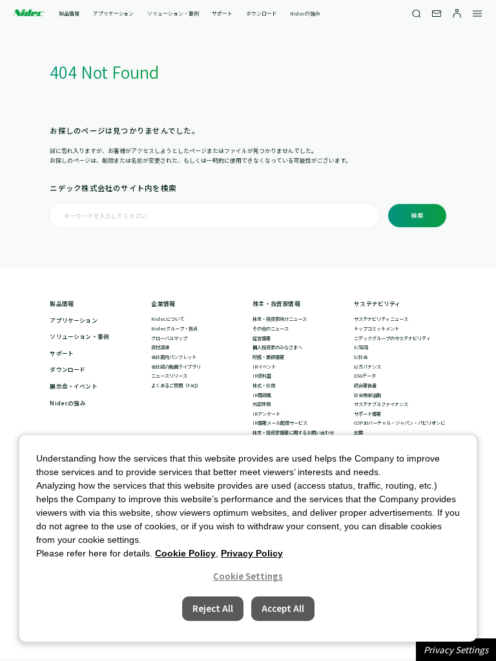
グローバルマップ (169, 338)
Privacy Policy (252, 553)
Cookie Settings (248, 576)
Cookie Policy (185, 553)
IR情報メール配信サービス (280, 423)
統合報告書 (365, 385)
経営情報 (262, 338)
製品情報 (69, 13)
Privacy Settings (456, 650)
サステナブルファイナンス (381, 404)
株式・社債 (264, 385)
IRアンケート (266, 414)
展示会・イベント (73, 387)
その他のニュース (271, 328)
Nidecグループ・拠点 (174, 328)
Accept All (283, 608)
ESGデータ (365, 375)
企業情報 (163, 304)
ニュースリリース (169, 375)
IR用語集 (262, 395)
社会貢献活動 (367, 395)
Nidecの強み (305, 13)
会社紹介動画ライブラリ (176, 366)
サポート (222, 13)
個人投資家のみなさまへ (277, 347)
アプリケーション (113, 13)
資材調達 (160, 347)
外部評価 (262, 404)
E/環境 (361, 347)
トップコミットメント (376, 328)
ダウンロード (261, 13)
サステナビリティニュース (381, 319)
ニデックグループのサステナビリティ (392, 338)
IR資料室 (262, 375)
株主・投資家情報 (276, 304)
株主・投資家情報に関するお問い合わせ (293, 432)
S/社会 (360, 357)
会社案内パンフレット (173, 357)
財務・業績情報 (268, 357)
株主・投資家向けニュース (280, 319)
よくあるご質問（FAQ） (176, 385)
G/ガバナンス (367, 366)
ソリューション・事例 (172, 13)
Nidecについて (167, 319)
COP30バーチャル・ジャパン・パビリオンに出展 (399, 428)
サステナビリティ (377, 304)
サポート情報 (367, 414)
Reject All (212, 608)
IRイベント (264, 366)
